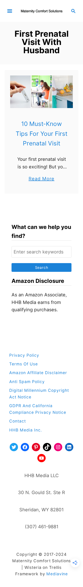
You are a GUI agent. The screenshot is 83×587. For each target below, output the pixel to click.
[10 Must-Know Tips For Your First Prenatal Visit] (41, 91)
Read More (41, 179)
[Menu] (9, 11)
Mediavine (57, 573)
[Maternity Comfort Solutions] (41, 10)
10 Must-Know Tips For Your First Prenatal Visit (41, 133)
